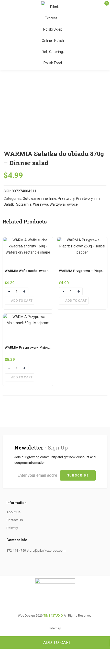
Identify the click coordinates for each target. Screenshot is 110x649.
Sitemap (55, 628)
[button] (19, 301)
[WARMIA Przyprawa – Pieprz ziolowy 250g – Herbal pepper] (82, 240)
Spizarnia (23, 204)
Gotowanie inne (35, 198)
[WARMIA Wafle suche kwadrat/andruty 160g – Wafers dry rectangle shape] (28, 240)
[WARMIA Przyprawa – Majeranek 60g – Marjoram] (28, 317)
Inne (52, 198)
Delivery (12, 528)
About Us (13, 512)
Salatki (9, 204)
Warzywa (40, 204)
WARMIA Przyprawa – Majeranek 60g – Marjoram (42, 347)
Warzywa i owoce (64, 204)
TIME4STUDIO (53, 615)
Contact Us (14, 520)
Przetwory (66, 198)
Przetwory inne (88, 198)
